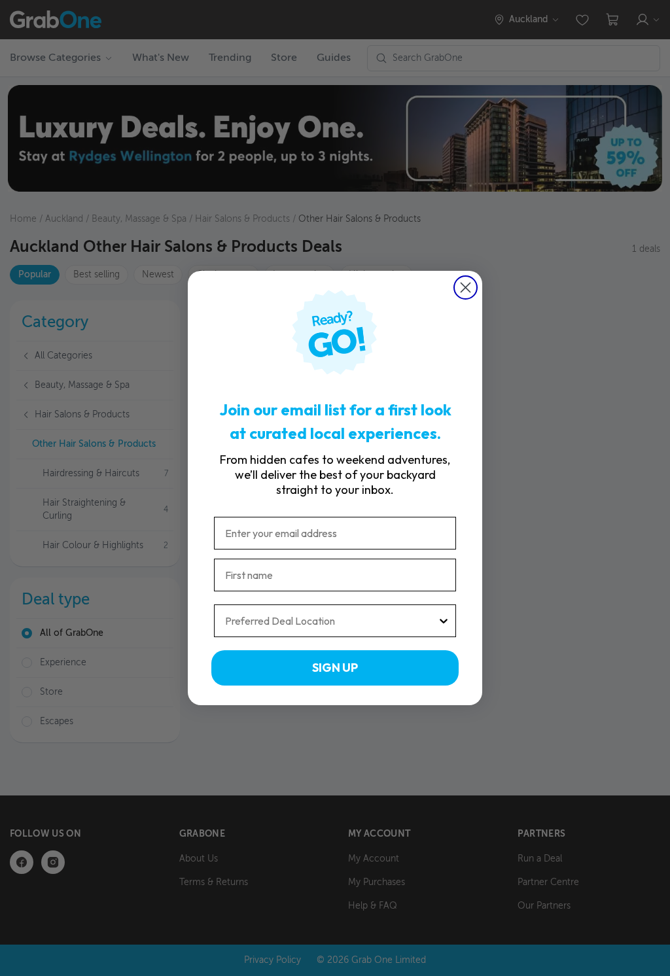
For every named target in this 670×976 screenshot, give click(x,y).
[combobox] (331, 620)
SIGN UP (335, 667)
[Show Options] (443, 620)
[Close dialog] (465, 287)
